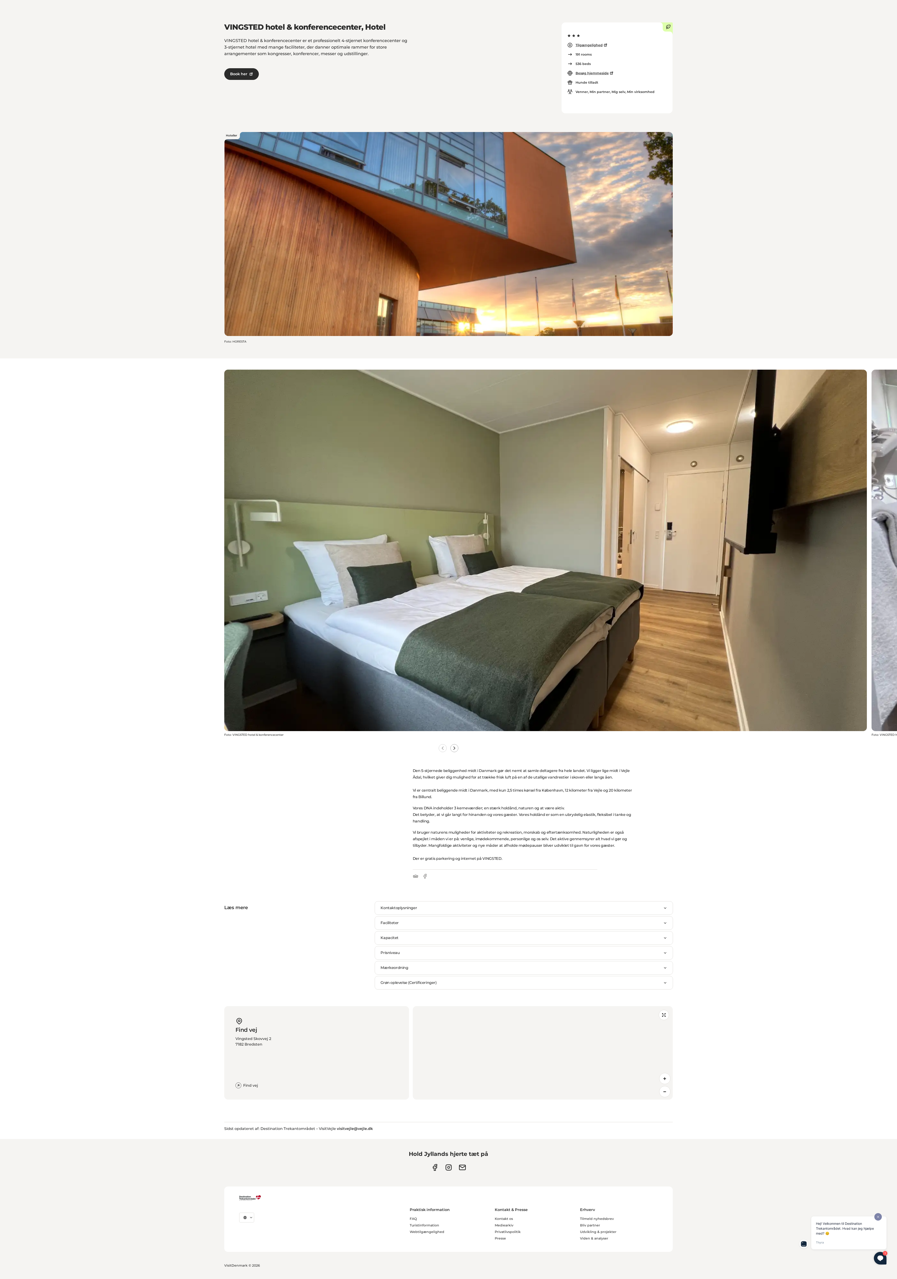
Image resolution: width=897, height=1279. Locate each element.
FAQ (413, 1219)
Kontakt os (504, 1219)
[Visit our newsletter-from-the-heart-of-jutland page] (462, 1167)
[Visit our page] (449, 1167)
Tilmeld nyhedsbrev (597, 1219)
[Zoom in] (664, 1078)
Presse (500, 1238)
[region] (543, 1053)
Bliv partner (590, 1225)
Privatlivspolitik (508, 1232)
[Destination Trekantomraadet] (250, 1197)
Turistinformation (424, 1225)
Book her (238, 74)
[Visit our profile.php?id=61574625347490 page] (435, 1167)
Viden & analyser (594, 1238)
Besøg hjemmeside (592, 73)
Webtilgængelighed (427, 1232)
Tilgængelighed (589, 45)
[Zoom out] (664, 1091)
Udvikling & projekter (598, 1232)
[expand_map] (664, 1015)
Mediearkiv (504, 1225)
